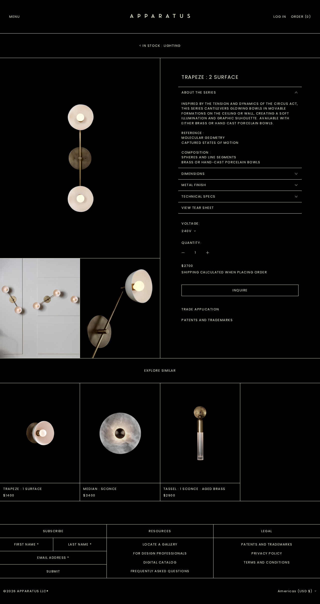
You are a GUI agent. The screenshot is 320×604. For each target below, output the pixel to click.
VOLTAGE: (191, 223)
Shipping (190, 272)
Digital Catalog (160, 562)
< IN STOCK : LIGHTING (160, 45)
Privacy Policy (267, 553)
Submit (53, 571)
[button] (301, 17)
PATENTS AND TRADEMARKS (207, 320)
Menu (14, 16)
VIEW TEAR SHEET (198, 207)
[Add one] (205, 252)
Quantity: (191, 242)
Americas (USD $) (296, 591)
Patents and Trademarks (266, 544)
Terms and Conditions (267, 562)
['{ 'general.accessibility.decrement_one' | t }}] (186, 252)
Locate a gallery (160, 544)
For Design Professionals (160, 553)
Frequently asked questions (160, 571)
